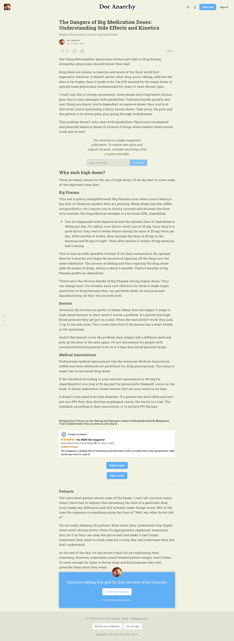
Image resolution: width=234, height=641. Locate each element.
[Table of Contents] (3, 320)
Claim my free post (117, 592)
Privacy (116, 618)
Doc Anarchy (73, 40)
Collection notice (139, 618)
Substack (101, 634)
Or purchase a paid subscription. (117, 600)
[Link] (54, 172)
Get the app (132, 626)
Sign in (224, 7)
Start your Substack (109, 626)
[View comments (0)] (74, 51)
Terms (125, 618)
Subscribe (208, 7)
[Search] (188, 7)
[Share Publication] (195, 7)
